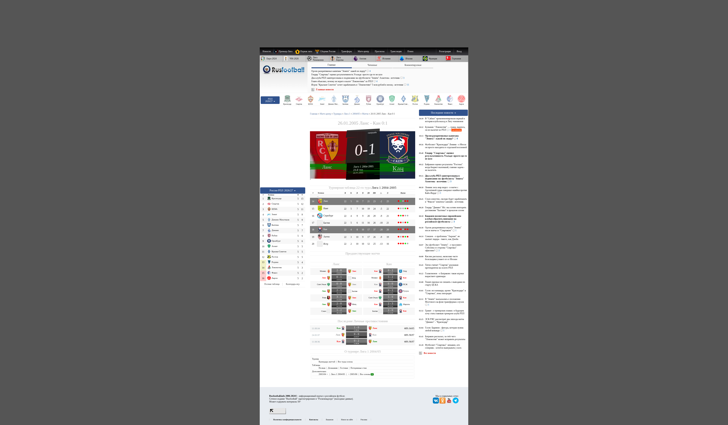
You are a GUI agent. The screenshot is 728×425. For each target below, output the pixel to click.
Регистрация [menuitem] (445, 51)
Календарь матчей (327, 362)
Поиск (410, 51)
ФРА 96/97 (409, 335)
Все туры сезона (345, 362)
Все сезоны (366, 374)
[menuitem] (326, 51)
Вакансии (329, 420)
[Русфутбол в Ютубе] (449, 402)
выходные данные (343, 399)
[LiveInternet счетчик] (277, 413)
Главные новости (325, 89)
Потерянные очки (359, 368)
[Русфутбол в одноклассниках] (442, 402)
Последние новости (442, 112)
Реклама (364, 420)
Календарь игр (293, 284)
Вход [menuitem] (459, 51)
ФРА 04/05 (409, 328)
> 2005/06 (352, 374)
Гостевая (344, 368)
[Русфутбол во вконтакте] (436, 402)
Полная (322, 368)
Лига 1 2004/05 (370, 351)
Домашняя (332, 368)
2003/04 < (323, 374)
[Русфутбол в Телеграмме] (456, 402)
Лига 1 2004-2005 (363, 166)
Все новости (430, 353)
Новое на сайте (347, 420)
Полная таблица (271, 284)
